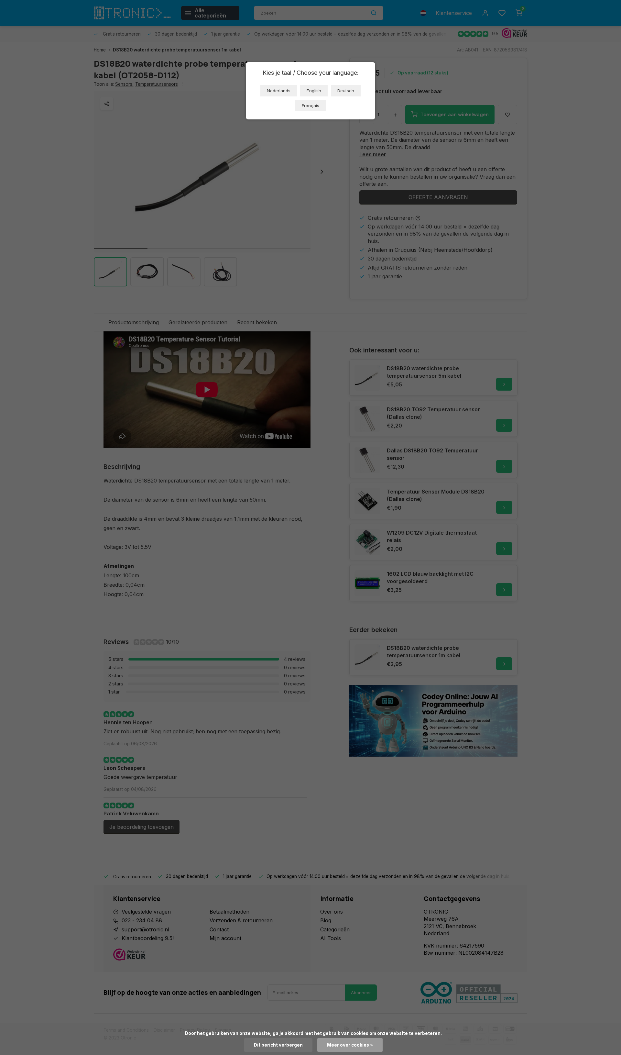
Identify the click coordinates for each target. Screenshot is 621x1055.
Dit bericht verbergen (278, 1045)
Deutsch (345, 90)
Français (310, 105)
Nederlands (278, 90)
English (314, 90)
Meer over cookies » (350, 1045)
